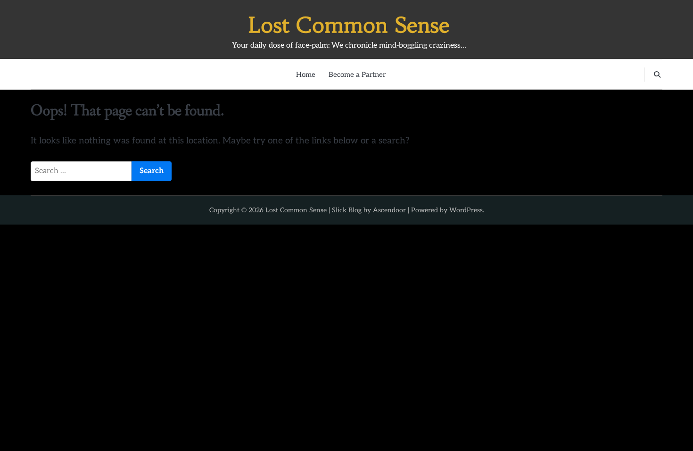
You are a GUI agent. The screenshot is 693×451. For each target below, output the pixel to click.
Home (305, 74)
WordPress (466, 210)
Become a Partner (357, 74)
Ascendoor (389, 210)
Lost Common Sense (349, 25)
